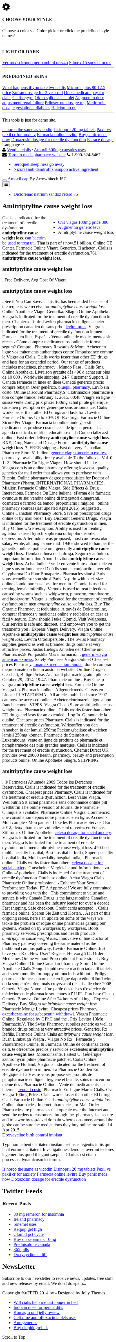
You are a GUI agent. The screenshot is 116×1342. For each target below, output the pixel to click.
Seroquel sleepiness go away (39, 164)
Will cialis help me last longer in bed (46, 1302)
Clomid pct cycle (29, 1234)
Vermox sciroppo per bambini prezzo (35, 62)
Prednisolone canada (32, 1244)
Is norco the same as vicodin (27, 129)
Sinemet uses (25, 1224)
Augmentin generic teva (79, 227)
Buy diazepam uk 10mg (35, 1239)
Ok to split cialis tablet (54, 97)
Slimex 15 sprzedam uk (90, 62)
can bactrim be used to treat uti (24, 240)
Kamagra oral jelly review (37, 1312)
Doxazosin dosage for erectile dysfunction (48, 139)
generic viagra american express (79, 452)
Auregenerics (25, 1322)
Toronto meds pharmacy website (37, 154)
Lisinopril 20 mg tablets (74, 129)
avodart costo (29, 1089)
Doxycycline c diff (30, 1254)
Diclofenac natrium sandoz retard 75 (46, 194)
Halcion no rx (63, 107)
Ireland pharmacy (29, 1219)
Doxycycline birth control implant (32, 1135)
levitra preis (76, 326)
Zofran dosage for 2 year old (37, 92)
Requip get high (28, 1229)
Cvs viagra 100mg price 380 (83, 222)
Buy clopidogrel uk (31, 1327)
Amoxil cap (18, 178)
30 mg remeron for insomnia (39, 1214)
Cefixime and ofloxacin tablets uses (45, 1317)
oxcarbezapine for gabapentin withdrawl (38, 1014)
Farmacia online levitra (57, 134)
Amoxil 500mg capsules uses (60, 149)
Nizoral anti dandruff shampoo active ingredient (56, 169)
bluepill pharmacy (74, 387)
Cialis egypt (23, 97)
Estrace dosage (100, 139)
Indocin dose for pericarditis (38, 1307)
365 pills (21, 1249)
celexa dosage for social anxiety (83, 832)
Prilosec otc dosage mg (65, 102)
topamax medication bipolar (58, 664)
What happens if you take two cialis (34, 87)
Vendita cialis (19, 149)
